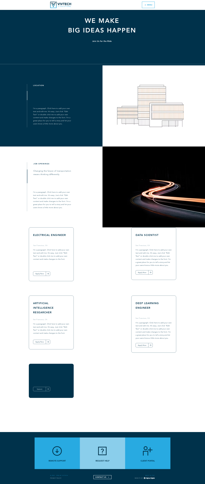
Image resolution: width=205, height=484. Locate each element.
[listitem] (57, 453)
